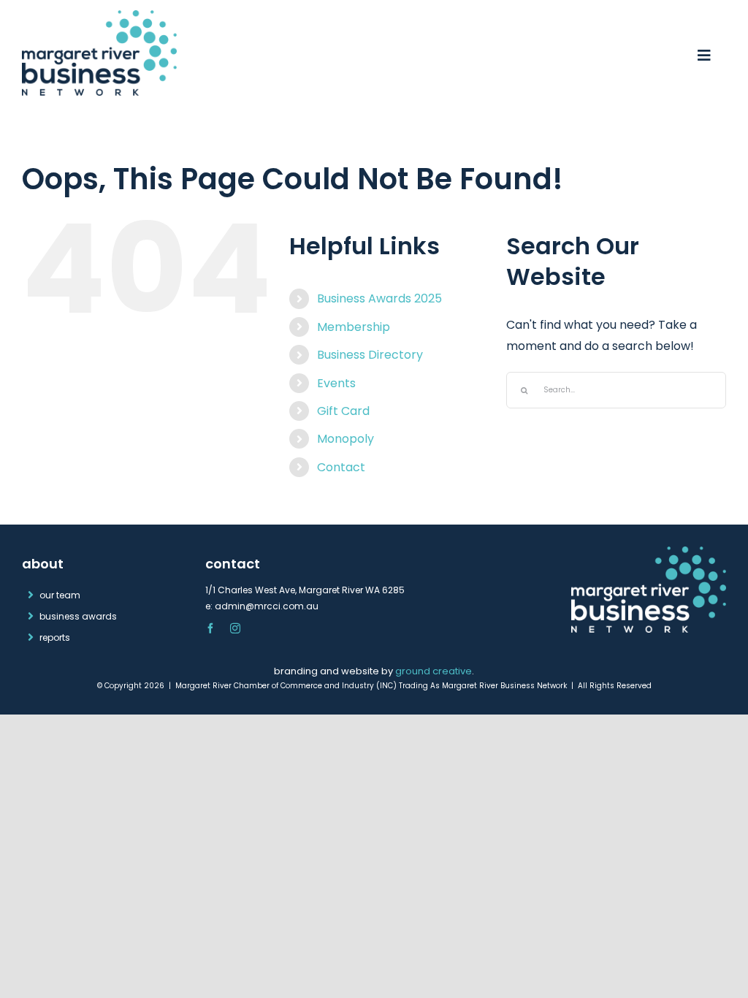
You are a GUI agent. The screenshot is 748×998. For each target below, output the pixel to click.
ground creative (433, 671)
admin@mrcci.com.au (266, 606)
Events (336, 383)
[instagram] (235, 628)
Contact (341, 467)
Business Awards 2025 (379, 298)
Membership (353, 327)
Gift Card (343, 411)
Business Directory (370, 354)
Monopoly (345, 438)
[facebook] (210, 628)
